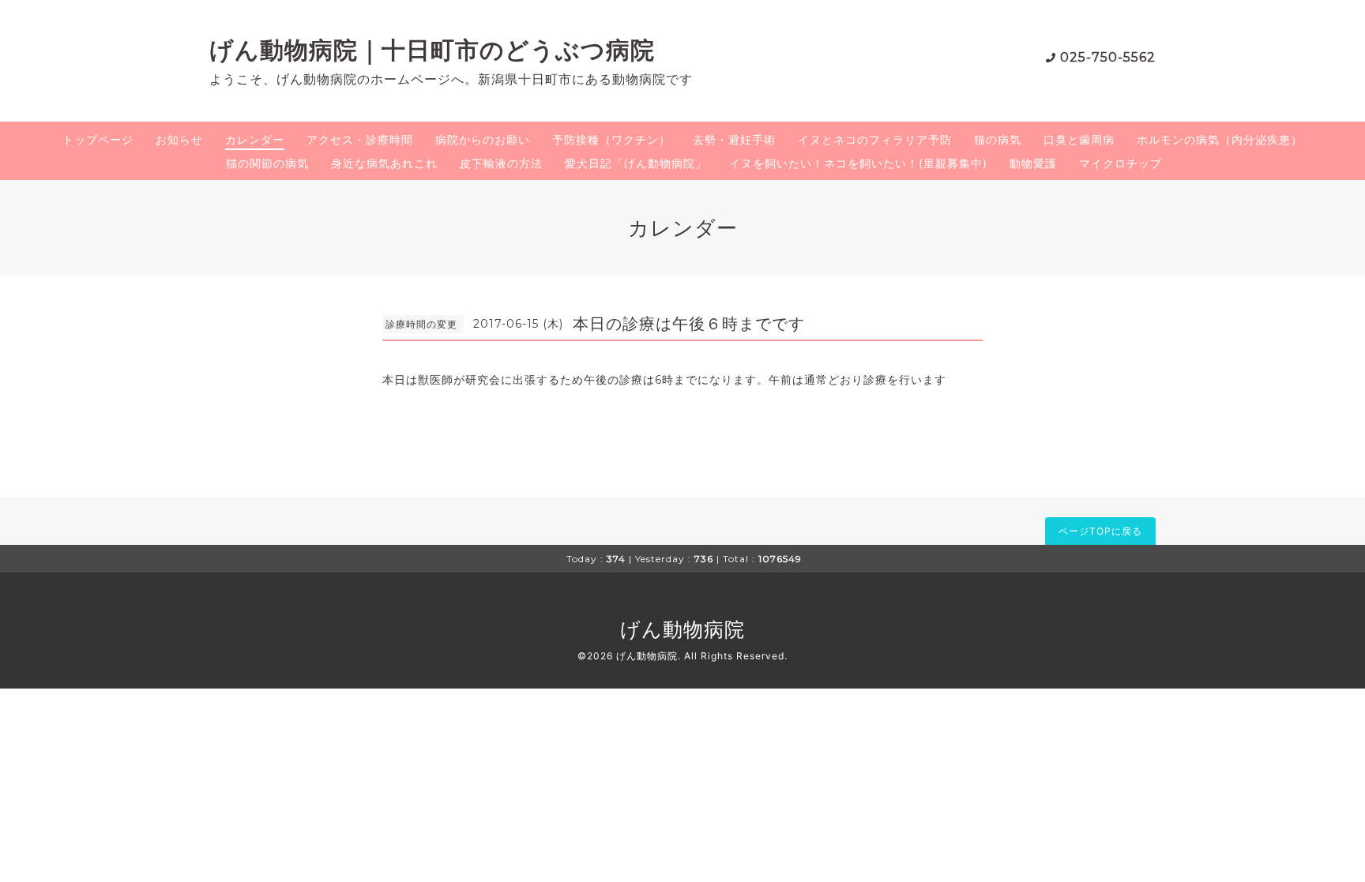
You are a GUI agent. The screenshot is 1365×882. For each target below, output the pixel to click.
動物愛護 (1033, 163)
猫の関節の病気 (267, 163)
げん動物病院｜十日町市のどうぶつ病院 (432, 50)
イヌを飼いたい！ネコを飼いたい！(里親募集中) (858, 163)
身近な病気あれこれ (384, 163)
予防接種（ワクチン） (611, 139)
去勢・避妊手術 (734, 139)
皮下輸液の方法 (501, 163)
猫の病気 (997, 139)
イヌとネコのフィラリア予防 (875, 139)
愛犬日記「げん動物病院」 (636, 163)
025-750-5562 (1108, 57)
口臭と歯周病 (1079, 139)
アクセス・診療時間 (359, 139)
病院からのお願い (482, 139)
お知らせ (179, 139)
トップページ (97, 139)
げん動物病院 (682, 629)
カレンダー (254, 139)
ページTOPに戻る (1100, 531)
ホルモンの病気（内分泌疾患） (1220, 139)
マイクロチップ (1120, 163)
